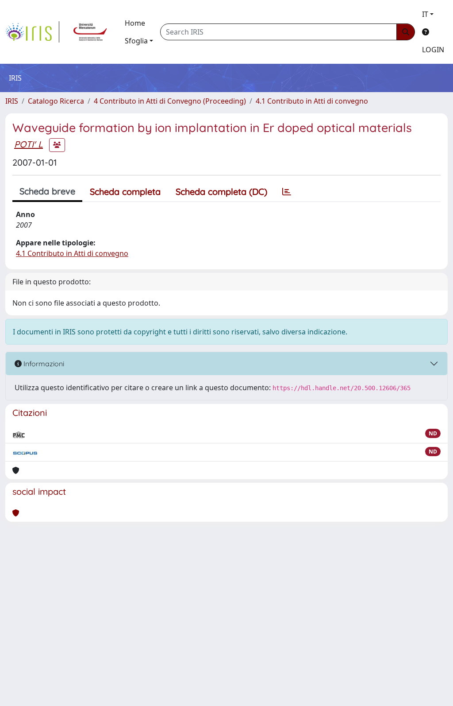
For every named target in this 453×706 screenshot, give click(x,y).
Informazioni (43, 363)
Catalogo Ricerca (56, 101)
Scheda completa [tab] (125, 191)
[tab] (287, 191)
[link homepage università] (90, 32)
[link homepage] (32, 32)
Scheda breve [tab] (47, 191)
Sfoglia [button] (136, 41)
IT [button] (425, 14)
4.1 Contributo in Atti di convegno (312, 101)
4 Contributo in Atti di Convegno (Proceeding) (170, 101)
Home (135, 23)
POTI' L (28, 144)
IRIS (11, 101)
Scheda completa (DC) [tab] (221, 191)
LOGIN (433, 49)
